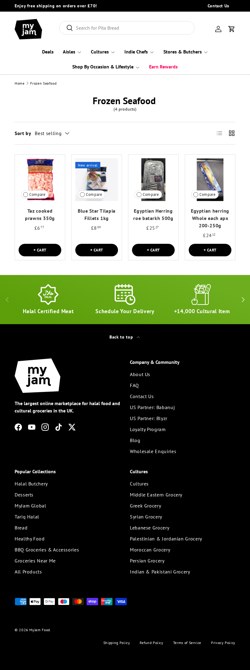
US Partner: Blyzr (148, 418)
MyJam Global (30, 506)
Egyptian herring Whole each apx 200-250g (210, 218)
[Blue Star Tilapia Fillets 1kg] (96, 179)
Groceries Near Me (35, 561)
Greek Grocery (145, 506)
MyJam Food (39, 630)
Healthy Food (30, 539)
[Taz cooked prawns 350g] (40, 179)
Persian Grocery (147, 561)
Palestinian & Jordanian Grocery (166, 539)
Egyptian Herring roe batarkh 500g (153, 214)
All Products (28, 572)
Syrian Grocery (146, 517)
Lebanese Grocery (149, 528)
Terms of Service (187, 642)
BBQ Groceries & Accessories (47, 550)
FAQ (134, 385)
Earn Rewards (163, 67)
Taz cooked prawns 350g (40, 214)
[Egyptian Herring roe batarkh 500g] (153, 179)
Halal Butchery (31, 484)
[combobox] (127, 27)
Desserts (24, 495)
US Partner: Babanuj (152, 407)
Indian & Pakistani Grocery (160, 572)
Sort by (23, 133)
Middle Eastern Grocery (156, 495)
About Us (140, 374)
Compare (37, 194)
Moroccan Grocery (150, 550)
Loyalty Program (148, 429)
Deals (48, 52)
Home (20, 83)
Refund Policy (151, 642)
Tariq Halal (27, 517)
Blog (135, 440)
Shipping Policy (116, 642)
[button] (231, 29)
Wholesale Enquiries (153, 451)
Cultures (139, 484)
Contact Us (218, 6)
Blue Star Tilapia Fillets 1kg (97, 214)
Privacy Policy (223, 642)
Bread (21, 528)
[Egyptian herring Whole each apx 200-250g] (210, 179)
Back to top (121, 337)
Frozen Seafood (43, 83)
